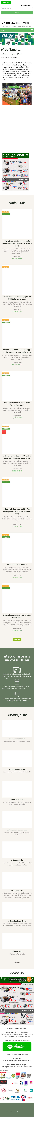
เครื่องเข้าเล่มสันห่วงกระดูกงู (17, 830)
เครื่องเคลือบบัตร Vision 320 (17, 564)
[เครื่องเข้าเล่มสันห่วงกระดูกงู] (17, 819)
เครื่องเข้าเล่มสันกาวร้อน (17, 769)
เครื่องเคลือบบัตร (17, 890)
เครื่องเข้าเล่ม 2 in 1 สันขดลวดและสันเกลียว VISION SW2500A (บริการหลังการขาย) (17, 243)
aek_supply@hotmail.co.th (19, 1054)
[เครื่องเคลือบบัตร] (17, 880)
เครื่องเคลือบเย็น (17, 860)
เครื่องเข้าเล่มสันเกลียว (17, 739)
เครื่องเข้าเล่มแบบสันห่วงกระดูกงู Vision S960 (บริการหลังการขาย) (17, 297)
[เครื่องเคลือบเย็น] (17, 849)
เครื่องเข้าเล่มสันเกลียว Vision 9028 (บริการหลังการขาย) (17, 404)
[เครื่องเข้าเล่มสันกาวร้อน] (17, 758)
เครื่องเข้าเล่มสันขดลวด (17, 799)
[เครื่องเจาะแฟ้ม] (17, 941)
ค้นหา (17, 12)
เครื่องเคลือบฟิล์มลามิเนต (17, 921)
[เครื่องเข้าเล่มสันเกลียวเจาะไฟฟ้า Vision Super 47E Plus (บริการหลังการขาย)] (17, 439)
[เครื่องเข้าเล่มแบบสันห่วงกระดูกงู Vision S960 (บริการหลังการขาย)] (17, 279)
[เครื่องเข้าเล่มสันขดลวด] (17, 789)
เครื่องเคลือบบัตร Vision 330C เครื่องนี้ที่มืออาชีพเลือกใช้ (17, 616)
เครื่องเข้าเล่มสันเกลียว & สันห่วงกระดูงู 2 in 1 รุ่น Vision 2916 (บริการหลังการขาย (17, 351)
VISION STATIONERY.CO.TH (17, 23)
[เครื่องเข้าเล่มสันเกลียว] (17, 728)
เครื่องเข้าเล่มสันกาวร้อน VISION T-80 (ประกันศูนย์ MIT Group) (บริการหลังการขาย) (17, 511)
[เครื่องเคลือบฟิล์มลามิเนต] (17, 910)
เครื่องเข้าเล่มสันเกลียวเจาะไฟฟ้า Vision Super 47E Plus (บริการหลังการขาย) (17, 457)
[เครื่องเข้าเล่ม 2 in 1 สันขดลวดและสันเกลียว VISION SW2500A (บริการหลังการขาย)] (17, 224)
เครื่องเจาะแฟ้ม (17, 951)
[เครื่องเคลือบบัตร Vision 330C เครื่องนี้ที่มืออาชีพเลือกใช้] (17, 598)
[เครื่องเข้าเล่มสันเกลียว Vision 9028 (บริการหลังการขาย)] (17, 385)
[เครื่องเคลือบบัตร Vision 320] (17, 547)
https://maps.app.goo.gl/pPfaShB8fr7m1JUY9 (17, 1060)
